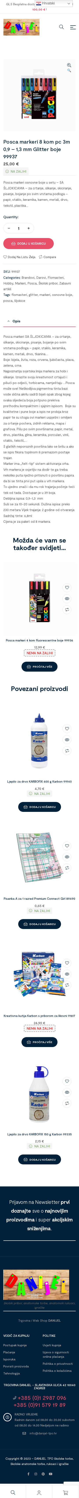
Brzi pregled (67, 598)
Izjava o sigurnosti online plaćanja (56, 1354)
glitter (33, 295)
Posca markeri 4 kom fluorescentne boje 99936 (39, 640)
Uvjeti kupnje (52, 1345)
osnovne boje (62, 295)
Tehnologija (11, 1373)
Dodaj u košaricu (31, 243)
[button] (69, 68)
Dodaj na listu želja (21, 257)
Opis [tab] (16, 321)
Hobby (8, 283)
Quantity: (11, 217)
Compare (49, 257)
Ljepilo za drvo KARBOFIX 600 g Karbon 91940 (39, 781)
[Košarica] (65, 1493)
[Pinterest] (43, 1474)
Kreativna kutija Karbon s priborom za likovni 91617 (39, 1016)
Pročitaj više (42, 666)
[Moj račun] (39, 1493)
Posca (32, 283)
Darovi (41, 277)
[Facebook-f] (28, 1474)
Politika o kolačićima (57, 1370)
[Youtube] (51, 1474)
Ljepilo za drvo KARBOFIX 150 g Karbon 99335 (39, 1134)
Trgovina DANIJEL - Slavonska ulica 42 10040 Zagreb (39, 1386)
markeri (45, 295)
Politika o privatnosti (58, 1363)
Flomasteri (56, 277)
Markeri (20, 283)
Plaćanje (9, 1352)
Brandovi (28, 277)
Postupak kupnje (15, 1345)
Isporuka (9, 1359)
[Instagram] (36, 1474)
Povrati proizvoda (16, 1366)
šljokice (19, 301)
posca (8, 301)
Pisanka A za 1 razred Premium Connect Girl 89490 (39, 898)
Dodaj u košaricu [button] (42, 806)
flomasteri (19, 295)
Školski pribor (47, 283)
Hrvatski (48, 3)
